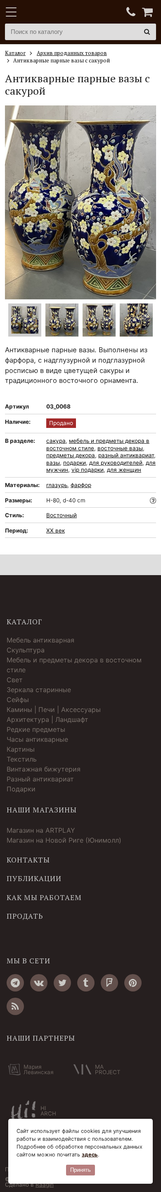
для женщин (124, 469)
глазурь (56, 485)
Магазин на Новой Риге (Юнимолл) (64, 840)
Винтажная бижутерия (43, 769)
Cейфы (18, 699)
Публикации (34, 878)
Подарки (21, 789)
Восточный (61, 515)
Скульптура (26, 650)
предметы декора (70, 455)
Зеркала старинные (39, 690)
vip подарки (87, 469)
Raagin (45, 1184)
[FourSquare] (109, 982)
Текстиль (22, 759)
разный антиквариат (126, 455)
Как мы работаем (44, 897)
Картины (21, 749)
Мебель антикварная (40, 640)
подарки (74, 462)
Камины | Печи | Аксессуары (54, 709)
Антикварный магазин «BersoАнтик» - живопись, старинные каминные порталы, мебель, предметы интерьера (56, 12)
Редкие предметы (36, 729)
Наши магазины (42, 810)
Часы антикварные (37, 739)
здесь (90, 1154)
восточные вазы (120, 448)
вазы (53, 462)
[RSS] (15, 1006)
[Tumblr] (86, 982)
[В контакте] (38, 982)
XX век (55, 530)
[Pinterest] (133, 982)
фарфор (81, 485)
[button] (146, 202)
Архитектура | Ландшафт (47, 719)
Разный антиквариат (40, 779)
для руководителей (115, 462)
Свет (15, 680)
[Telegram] (15, 982)
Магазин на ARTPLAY (41, 830)
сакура (56, 440)
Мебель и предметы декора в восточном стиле (74, 665)
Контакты (28, 860)
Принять (80, 1170)
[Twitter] (62, 982)
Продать (25, 916)
